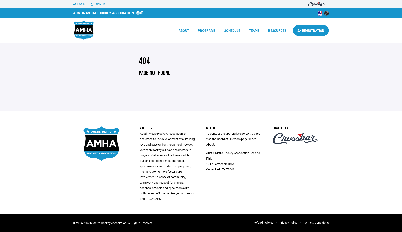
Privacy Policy (288, 222)
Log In (81, 4)
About (184, 30)
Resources (277, 30)
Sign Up (100, 4)
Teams (254, 30)
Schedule (232, 30)
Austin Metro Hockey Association (103, 13)
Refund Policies (263, 222)
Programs (206, 30)
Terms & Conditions (316, 222)
